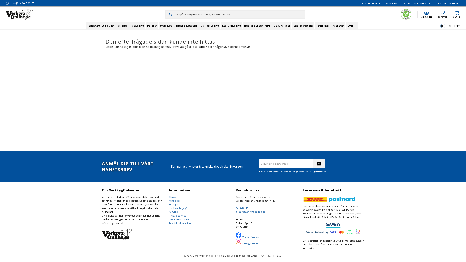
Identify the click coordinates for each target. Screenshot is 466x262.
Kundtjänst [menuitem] (420, 3)
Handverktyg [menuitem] (137, 26)
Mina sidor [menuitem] (391, 3)
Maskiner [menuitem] (152, 26)
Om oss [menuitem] (406, 3)
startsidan (200, 47)
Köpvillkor (174, 211)
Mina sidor (174, 200)
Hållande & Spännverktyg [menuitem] (257, 26)
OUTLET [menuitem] (352, 26)
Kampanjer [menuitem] (338, 26)
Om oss (173, 197)
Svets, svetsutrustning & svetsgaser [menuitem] (178, 26)
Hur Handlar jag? (178, 208)
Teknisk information (180, 223)
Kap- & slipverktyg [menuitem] (231, 26)
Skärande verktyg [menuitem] (210, 26)
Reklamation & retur (180, 219)
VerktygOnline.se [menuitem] (371, 3)
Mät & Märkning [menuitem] (282, 26)
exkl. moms (454, 26)
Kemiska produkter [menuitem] (303, 26)
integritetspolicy (318, 171)
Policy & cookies (177, 215)
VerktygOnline (250, 243)
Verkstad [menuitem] (122, 26)
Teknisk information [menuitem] (446, 3)
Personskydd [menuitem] (322, 26)
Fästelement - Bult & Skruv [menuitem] (100, 26)
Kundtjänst (175, 204)
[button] (442, 14)
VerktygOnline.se (251, 237)
